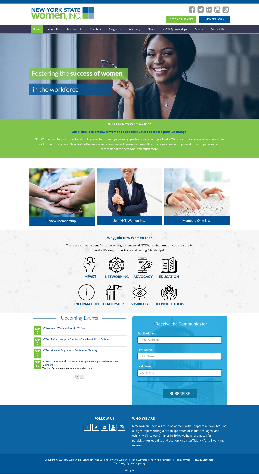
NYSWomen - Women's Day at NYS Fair (63, 328)
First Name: (145, 349)
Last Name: (144, 366)
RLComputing (138, 463)
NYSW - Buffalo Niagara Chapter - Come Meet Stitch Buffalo (75, 339)
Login (130, 470)
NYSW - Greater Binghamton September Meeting (69, 350)
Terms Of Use (182, 459)
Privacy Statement (204, 459)
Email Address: (147, 333)
